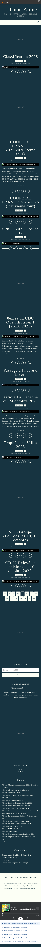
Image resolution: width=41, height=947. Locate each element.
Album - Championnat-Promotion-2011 (16, 790)
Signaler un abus (8, 888)
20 (25, 599)
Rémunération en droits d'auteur (27, 888)
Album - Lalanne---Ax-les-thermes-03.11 (16, 824)
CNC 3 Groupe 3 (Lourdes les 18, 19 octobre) (20, 536)
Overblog (32, 877)
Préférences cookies (33, 891)
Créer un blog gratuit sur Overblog (13, 886)
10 (13, 594)
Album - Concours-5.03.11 (11, 793)
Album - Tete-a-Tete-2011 (11, 831)
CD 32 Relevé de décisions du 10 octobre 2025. (20, 567)
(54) (16, 855)
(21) (15, 863)
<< (5, 594)
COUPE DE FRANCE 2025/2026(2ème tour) (20, 148)
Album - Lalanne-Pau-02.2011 (12, 826)
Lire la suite (20, 186)
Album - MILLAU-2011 (10, 829)
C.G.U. (16, 888)
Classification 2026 (20, 56)
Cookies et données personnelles (19, 891)
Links (4, 842)
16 (7, 599)
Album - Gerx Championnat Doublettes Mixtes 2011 (20, 811)
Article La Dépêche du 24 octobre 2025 (20, 399)
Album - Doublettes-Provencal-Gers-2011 (16, 806)
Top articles (26, 886)
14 (32, 594)
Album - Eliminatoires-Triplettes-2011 (15, 808)
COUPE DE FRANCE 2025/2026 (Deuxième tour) (20, 202)
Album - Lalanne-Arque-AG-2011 (14, 813)
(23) (7, 860)
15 (36, 594)
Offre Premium (5, 891)
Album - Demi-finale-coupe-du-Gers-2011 (17, 803)
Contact (32, 886)
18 (16, 599)
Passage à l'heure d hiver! (21, 372)
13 (27, 594)
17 (12, 599)
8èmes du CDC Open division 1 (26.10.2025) (20, 322)
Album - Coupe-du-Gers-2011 (12, 800)
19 (21, 599)
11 (18, 594)
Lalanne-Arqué (20, 9)
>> (34, 599)
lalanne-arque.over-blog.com (25, 695)
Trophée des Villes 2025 (20, 444)
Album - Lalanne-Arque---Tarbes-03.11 (16, 821)
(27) (10, 858)
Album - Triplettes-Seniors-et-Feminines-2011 (18, 834)
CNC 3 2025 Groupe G (20, 231)
